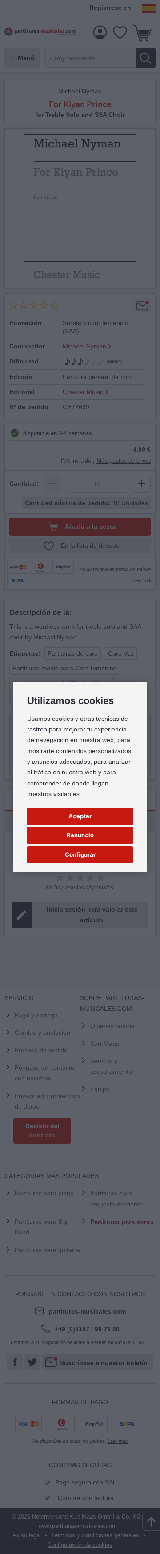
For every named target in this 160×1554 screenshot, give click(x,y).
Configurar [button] (80, 854)
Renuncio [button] (80, 835)
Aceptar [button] (80, 816)
